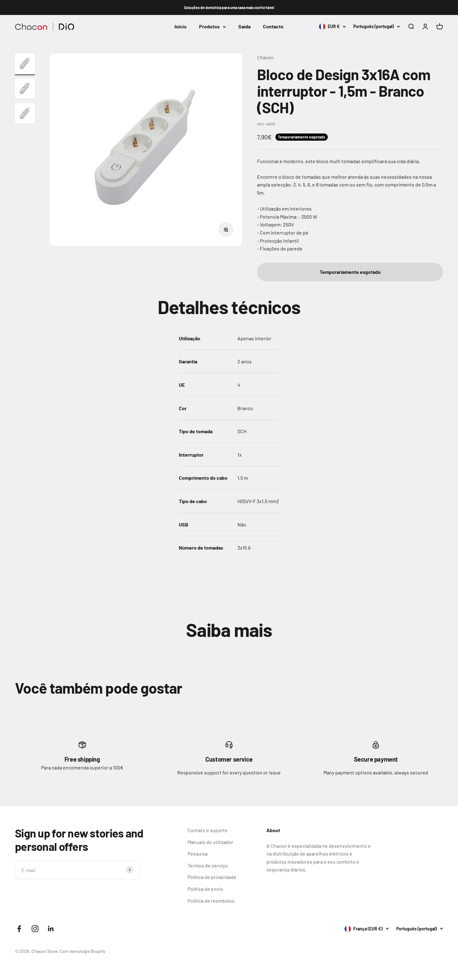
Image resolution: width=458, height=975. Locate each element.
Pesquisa (198, 853)
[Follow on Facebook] (19, 928)
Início (180, 27)
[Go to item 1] (25, 64)
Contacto (273, 27)
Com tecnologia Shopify (82, 951)
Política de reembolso (211, 901)
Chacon (265, 57)
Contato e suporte (207, 830)
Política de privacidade (212, 877)
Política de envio (205, 889)
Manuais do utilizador (210, 842)
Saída (244, 27)
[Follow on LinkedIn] (51, 928)
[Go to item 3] (25, 114)
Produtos (209, 27)
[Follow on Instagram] (35, 928)
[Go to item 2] (25, 89)
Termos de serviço (208, 865)
